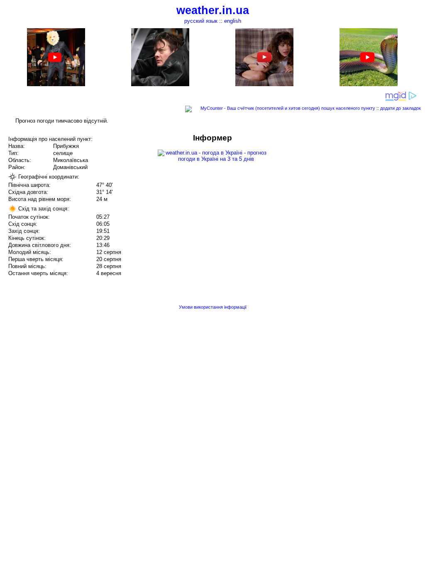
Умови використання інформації (213, 307)
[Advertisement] (341, 191)
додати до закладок (400, 108)
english (232, 21)
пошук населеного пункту (348, 108)
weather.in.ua (212, 10)
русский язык (200, 21)
